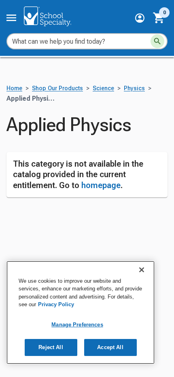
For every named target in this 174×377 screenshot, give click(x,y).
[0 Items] (159, 17)
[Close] (142, 270)
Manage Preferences (77, 325)
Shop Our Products (57, 88)
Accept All (110, 347)
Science (103, 88)
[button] (139, 18)
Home (14, 88)
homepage (101, 185)
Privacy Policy (56, 304)
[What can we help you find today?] (157, 41)
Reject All (50, 347)
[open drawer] (11, 18)
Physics (134, 88)
